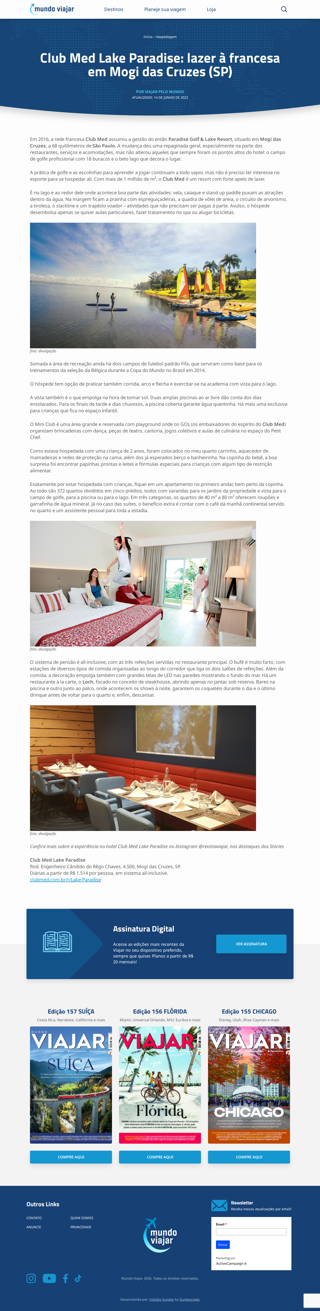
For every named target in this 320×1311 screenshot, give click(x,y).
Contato (34, 1218)
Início (148, 36)
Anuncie (33, 1227)
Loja (211, 9)
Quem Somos (82, 1218)
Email (221, 1224)
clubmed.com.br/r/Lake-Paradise (65, 879)
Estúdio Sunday (161, 1299)
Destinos (113, 9)
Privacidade (81, 1227)
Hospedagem (166, 36)
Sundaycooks (189, 1299)
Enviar (222, 1245)
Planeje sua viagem (165, 9)
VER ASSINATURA (251, 944)
